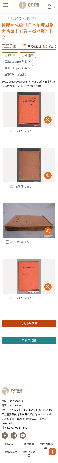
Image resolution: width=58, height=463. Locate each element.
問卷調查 (10, 444)
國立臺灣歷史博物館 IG (14, 435)
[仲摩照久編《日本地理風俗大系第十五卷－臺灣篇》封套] (29, 109)
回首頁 (4, 18)
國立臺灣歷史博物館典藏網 (30, 5)
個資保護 (29, 444)
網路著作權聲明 (46, 445)
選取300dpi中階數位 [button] (17, 68)
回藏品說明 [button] (29, 341)
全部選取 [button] (10, 55)
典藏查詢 (16, 18)
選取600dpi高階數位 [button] (17, 62)
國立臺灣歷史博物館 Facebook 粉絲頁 (5, 435)
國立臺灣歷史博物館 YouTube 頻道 (23, 435)
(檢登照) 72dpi (23, 131)
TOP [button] (52, 451)
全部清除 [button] (27, 55)
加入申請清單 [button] (29, 323)
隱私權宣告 (11, 451)
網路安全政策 (29, 453)
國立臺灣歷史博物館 (13, 391)
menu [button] (5, 5)
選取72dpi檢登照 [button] (15, 74)
